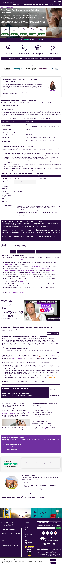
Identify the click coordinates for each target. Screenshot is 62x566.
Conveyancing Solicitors (8, 7)
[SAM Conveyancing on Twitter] (47, 533)
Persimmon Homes (48, 429)
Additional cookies (5, 562)
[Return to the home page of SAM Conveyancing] (8, 3)
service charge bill (16, 358)
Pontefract (20, 412)
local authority (44, 268)
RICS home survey (50, 270)
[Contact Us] (43, 533)
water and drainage (10, 270)
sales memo (8, 264)
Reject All (53, 562)
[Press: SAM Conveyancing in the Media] (31, 65)
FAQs (53, 58)
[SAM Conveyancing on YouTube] (55, 533)
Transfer (31, 251)
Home (2, 7)
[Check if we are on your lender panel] (38, 50)
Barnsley (26, 412)
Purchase (5, 251)
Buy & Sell (23, 31)
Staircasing (56, 251)
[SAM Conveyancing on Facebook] (51, 533)
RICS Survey (55, 522)
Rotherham (13, 412)
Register (59, 1)
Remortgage (41, 31)
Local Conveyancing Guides (43, 58)
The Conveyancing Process (27, 58)
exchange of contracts (37, 278)
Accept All (53, 560)
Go (60, 4)
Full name (5, 533)
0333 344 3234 (8, 522)
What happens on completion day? (18, 292)
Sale (13, 251)
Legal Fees (16, 58)
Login (55, 1)
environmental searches (26, 270)
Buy (5, 31)
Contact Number (15, 534)
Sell (14, 31)
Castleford (12, 413)
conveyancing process (20, 259)
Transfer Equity (32, 31)
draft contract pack (36, 266)
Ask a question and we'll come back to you (10, 546)
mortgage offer (31, 272)
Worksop (4, 413)
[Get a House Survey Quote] (15, 513)
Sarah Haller (52, 90)
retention (46, 343)
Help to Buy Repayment (43, 251)
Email (4, 540)
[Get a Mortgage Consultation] (46, 513)
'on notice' (22, 281)
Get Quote (4, 34)
